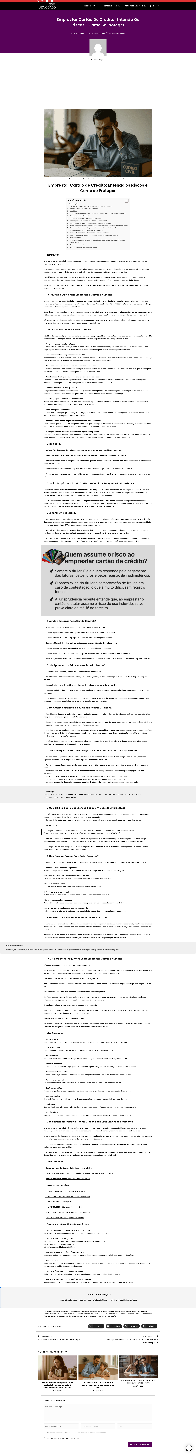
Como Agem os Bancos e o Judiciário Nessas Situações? (91, 223)
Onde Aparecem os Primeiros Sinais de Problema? (88, 221)
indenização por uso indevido (104, 1314)
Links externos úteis (77, 245)
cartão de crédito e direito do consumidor (64, 1312)
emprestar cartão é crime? (60, 1314)
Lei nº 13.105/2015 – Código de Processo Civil (64, 1207)
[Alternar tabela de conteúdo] (125, 201)
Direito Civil (113, 1155)
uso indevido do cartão (107, 1316)
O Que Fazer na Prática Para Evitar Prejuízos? (86, 230)
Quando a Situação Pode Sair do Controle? (86, 218)
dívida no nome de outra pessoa (119, 1312)
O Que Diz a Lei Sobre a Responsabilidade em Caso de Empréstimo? (95, 228)
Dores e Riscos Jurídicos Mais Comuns (84, 209)
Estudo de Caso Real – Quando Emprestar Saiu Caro (89, 233)
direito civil (85, 1312)
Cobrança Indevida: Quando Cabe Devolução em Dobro (69, 1168)
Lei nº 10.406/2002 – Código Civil (59, 1202)
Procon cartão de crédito (126, 1314)
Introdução (73, 204)
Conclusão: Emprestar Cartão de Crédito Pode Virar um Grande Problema (97, 240)
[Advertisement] (98, 89)
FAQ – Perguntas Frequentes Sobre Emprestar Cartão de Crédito (94, 235)
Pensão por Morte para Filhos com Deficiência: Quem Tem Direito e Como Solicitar (80, 1173)
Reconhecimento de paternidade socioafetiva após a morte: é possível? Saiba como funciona (57, 1385)
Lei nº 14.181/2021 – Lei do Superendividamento (65, 1217)
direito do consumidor (98, 1312)
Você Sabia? (74, 211)
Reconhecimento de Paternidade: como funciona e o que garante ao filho (98, 1385)
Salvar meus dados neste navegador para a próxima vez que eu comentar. (77, 1433)
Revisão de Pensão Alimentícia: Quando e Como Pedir (68, 1178)
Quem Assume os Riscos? (79, 216)
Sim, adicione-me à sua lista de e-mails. (63, 1438)
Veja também (75, 242)
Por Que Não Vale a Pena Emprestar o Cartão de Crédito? (91, 206)
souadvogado (99, 59)
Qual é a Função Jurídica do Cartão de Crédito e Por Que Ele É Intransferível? (98, 213)
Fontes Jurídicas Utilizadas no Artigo (83, 247)
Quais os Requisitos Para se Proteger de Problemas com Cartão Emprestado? (99, 226)
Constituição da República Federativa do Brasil (65, 1191)
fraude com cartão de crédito (81, 1314)
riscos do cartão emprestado (69, 1316)
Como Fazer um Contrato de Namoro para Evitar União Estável (138, 1381)
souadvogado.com (56, 1152)
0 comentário (99, 33)
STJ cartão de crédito (89, 1316)
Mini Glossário (75, 238)
